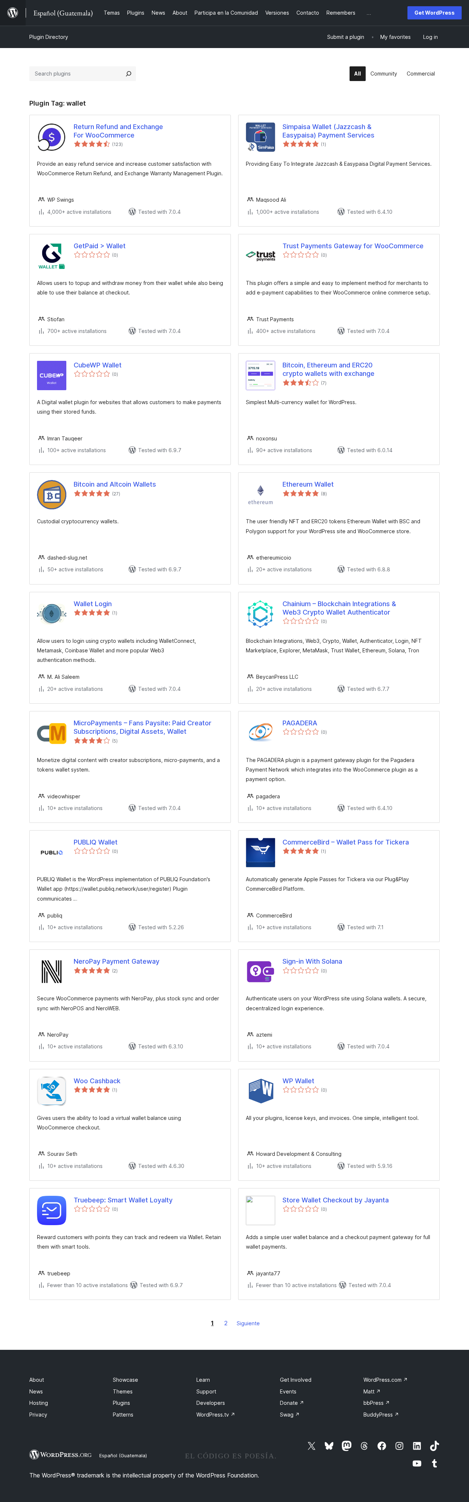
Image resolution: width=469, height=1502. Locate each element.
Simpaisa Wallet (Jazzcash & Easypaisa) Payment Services (328, 131)
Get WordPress (434, 13)
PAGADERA (299, 723)
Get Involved (295, 1380)
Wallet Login (93, 604)
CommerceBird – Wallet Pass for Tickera (345, 842)
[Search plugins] (128, 73)
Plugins (121, 1403)
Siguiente (248, 1323)
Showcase (125, 1380)
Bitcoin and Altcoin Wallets (115, 484)
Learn (203, 1380)
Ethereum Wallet (308, 484)
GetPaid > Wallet (100, 246)
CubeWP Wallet (98, 365)
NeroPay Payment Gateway (116, 961)
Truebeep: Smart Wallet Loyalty (123, 1200)
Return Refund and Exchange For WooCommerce (118, 131)
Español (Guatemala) (123, 1455)
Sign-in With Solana (312, 961)
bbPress (376, 1403)
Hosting (38, 1403)
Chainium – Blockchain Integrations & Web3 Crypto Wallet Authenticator (339, 608)
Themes (123, 1391)
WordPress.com (385, 1380)
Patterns (123, 1414)
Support (206, 1391)
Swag (290, 1414)
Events (288, 1391)
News (36, 1391)
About (36, 1380)
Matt (372, 1391)
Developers (210, 1403)
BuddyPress (381, 1414)
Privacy (38, 1414)
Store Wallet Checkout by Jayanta (335, 1200)
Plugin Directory (48, 37)
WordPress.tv (215, 1414)
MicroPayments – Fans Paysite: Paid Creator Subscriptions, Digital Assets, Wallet (142, 727)
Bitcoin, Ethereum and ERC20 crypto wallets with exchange (328, 369)
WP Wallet (298, 1081)
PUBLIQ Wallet (96, 842)
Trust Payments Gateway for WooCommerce (353, 246)
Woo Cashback (97, 1081)
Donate (292, 1403)
